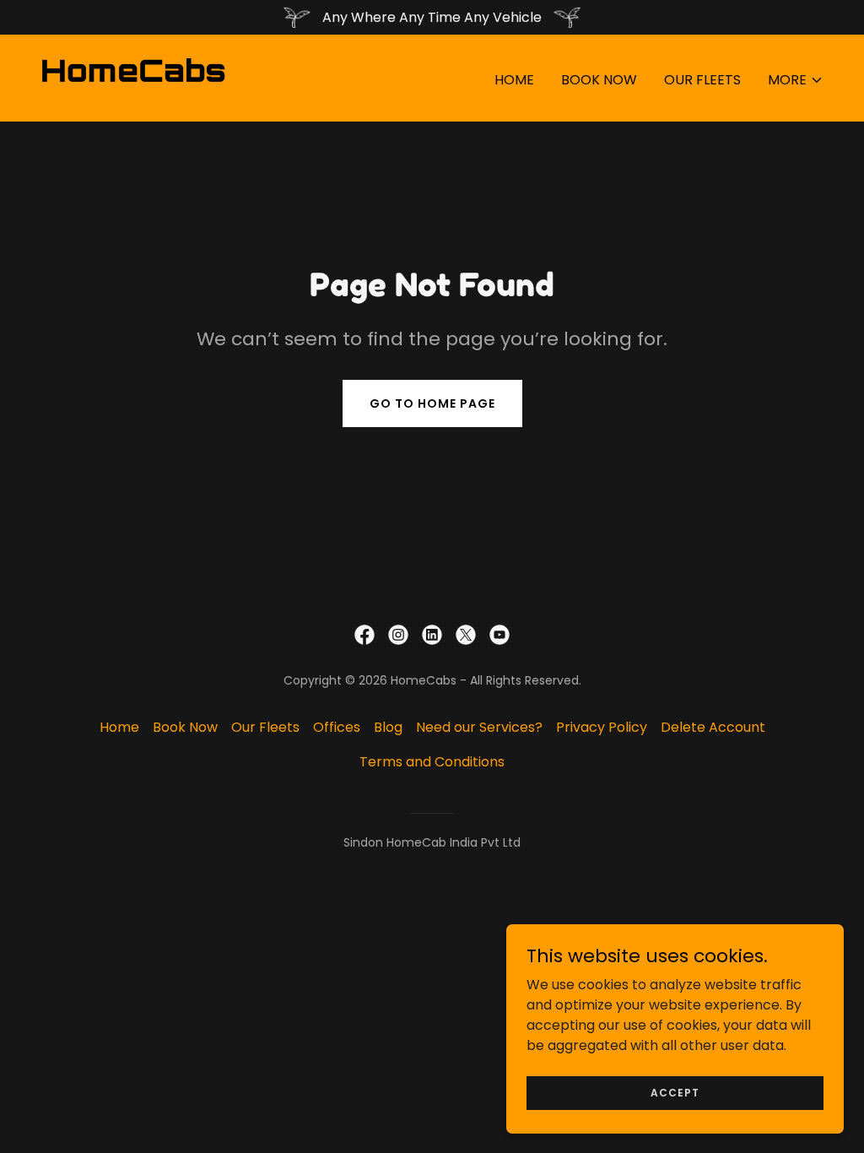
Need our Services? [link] (479, 727)
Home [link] (514, 79)
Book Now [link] (599, 79)
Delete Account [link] (713, 727)
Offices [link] (336, 727)
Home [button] (119, 727)
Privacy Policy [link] (601, 727)
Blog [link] (388, 727)
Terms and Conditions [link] (432, 761)
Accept (675, 1092)
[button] (796, 80)
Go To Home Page (432, 403)
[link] (133, 77)
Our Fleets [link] (702, 79)
